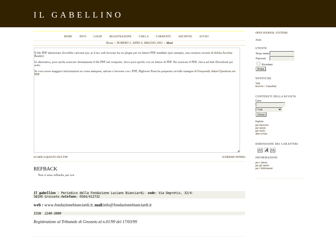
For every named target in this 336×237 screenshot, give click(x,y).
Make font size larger (272, 150)
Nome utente (262, 53)
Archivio (185, 36)
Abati (169, 42)
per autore (260, 127)
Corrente (163, 36)
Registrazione (120, 36)
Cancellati (271, 86)
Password (261, 58)
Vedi (257, 83)
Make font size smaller (260, 150)
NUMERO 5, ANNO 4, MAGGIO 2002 (140, 42)
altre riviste (261, 133)
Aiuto (258, 39)
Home (68, 36)
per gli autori (262, 165)
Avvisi (203, 36)
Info (83, 36)
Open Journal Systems (271, 32)
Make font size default (266, 150)
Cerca (144, 36)
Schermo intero (233, 157)
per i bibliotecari (264, 168)
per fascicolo (262, 124)
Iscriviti (259, 86)
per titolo (260, 130)
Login (97, 36)
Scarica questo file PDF (51, 157)
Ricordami (267, 64)
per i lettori (261, 162)
